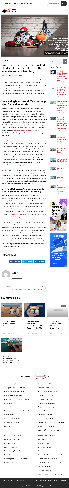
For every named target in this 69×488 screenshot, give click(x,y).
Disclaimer (33, 480)
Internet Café (42, 430)
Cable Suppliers (9, 399)
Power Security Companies (46, 436)
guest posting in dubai (59, 229)
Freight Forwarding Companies (47, 407)
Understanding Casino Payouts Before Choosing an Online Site (11, 359)
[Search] (65, 61)
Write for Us (24, 480)
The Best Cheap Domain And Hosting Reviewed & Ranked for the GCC (62, 75)
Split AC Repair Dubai (61, 178)
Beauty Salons (24, 388)
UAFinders (5, 170)
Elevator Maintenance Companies (48, 391)
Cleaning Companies (10, 411)
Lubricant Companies (11, 447)
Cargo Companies (10, 403)
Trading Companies (44, 466)
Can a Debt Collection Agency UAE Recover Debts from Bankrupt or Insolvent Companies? (62, 123)
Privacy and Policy (60, 480)
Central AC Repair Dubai (61, 169)
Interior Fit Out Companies (46, 426)
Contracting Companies (11, 422)
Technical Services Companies (47, 459)
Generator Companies (45, 415)
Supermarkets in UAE (44, 455)
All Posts (17, 277)
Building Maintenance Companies (14, 391)
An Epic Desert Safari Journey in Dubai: (10, 324)
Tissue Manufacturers (45, 462)
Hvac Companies (59, 422)
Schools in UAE (42, 439)
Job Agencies (55, 430)
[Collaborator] (58, 266)
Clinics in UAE (26, 411)
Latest (6, 61)
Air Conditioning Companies (13, 384)
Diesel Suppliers (9, 426)
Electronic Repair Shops (45, 388)
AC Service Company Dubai (61, 150)
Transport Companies (45, 470)
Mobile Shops (24, 459)
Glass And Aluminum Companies (48, 418)
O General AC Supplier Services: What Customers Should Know (62, 90)
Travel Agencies (43, 474)
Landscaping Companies (12, 439)
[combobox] (53, 3)
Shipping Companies (44, 443)
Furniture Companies (44, 411)
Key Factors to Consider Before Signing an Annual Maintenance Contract (62, 106)
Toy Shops (60, 462)
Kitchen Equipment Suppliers (13, 436)
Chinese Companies (10, 407)
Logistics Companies (10, 443)
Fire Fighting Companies (45, 399)
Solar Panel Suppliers (44, 451)
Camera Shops (24, 399)
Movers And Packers (10, 462)
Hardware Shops (43, 422)
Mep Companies (9, 459)
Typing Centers (58, 474)
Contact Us (14, 480)
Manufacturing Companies (12, 451)
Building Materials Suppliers (13, 395)
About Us (6, 480)
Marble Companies (10, 455)
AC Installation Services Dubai (62, 160)
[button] (66, 10)
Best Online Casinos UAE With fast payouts (61, 188)
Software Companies (44, 447)
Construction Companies (12, 418)
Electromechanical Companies (47, 384)
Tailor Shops (61, 455)
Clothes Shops (8, 415)
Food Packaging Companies (46, 403)
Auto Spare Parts (9, 388)
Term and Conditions (45, 480)
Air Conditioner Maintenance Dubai (61, 138)
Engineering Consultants (46, 395)
